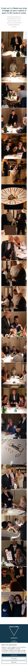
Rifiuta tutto (14, 662)
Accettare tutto (14, 655)
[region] (14, 654)
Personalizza (14, 658)
